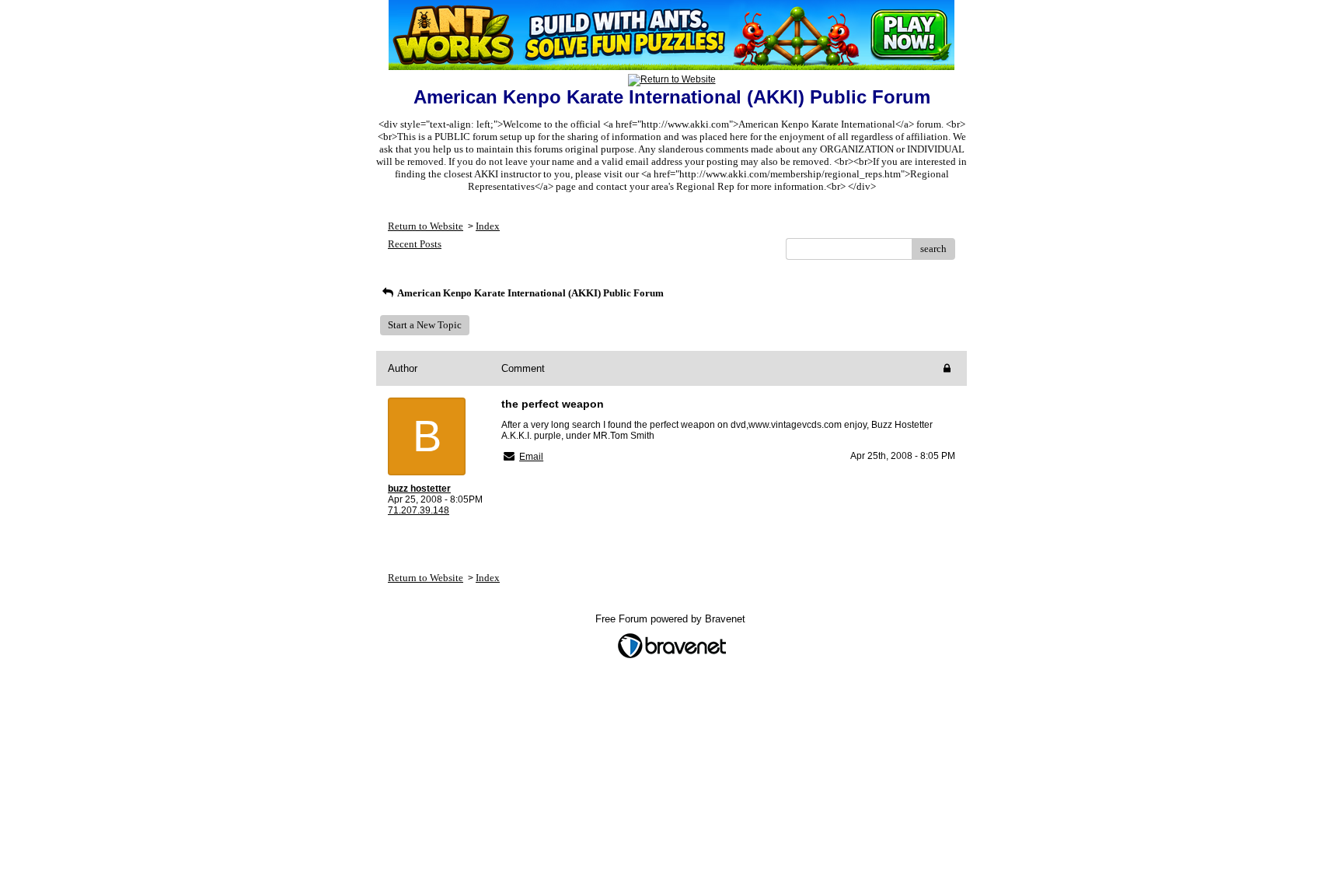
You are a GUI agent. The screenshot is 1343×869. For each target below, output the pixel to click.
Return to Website (425, 226)
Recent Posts (414, 244)
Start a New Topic (425, 325)
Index (488, 226)
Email (531, 456)
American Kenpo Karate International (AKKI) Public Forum (530, 293)
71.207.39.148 (418, 510)
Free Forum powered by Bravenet (671, 619)
